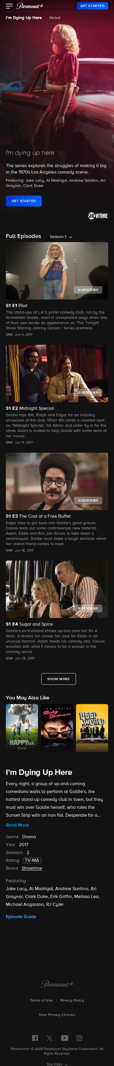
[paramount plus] (30, 6)
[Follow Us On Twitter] (49, 1038)
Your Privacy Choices (57, 1015)
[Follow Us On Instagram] (79, 1038)
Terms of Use (41, 1000)
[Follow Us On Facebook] (35, 1038)
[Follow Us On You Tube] (64, 1038)
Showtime (32, 868)
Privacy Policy (72, 1000)
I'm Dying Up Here (24, 18)
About (55, 18)
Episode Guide (21, 916)
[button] (9, 7)
